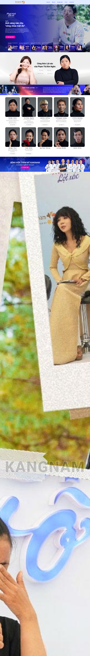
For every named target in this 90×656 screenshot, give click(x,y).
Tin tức (66, 2)
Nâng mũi (49, 70)
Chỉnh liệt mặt (40, 73)
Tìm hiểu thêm (25, 167)
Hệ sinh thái (71, 2)
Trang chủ (48, 2)
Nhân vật (53, 2)
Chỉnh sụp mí (50, 73)
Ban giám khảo (60, 2)
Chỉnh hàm (41, 70)
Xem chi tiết (30, 91)
